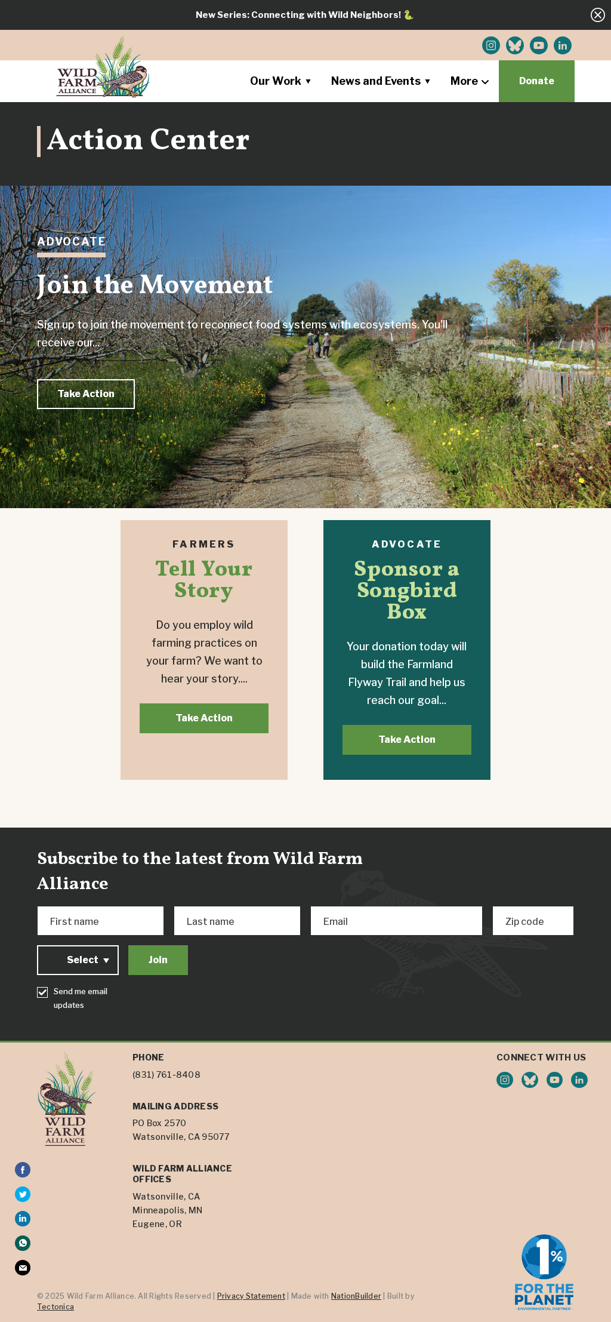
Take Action (86, 393)
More (464, 81)
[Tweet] (22, 1194)
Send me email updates (80, 998)
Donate (536, 81)
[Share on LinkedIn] (22, 1218)
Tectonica (55, 1306)
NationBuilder (356, 1296)
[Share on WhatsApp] (22, 1243)
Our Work (275, 81)
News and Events (376, 81)
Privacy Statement (251, 1296)
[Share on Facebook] (22, 1169)
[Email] (22, 1267)
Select (82, 960)
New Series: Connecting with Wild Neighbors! (298, 15)
